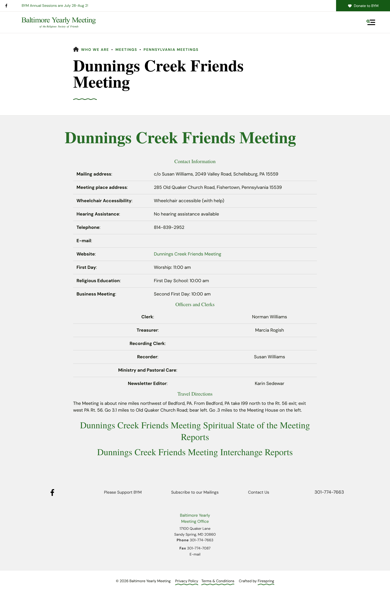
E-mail (195, 554)
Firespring (266, 581)
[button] (370, 22)
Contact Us (258, 492)
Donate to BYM (366, 5)
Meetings (126, 49)
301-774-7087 (199, 548)
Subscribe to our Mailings (194, 492)
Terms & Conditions (217, 581)
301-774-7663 (329, 492)
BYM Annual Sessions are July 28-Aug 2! (55, 5)
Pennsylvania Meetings (171, 49)
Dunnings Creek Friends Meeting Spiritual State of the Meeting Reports (195, 431)
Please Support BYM (123, 492)
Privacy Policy (186, 581)
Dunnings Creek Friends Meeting (187, 254)
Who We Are (95, 49)
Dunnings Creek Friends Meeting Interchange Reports (195, 452)
